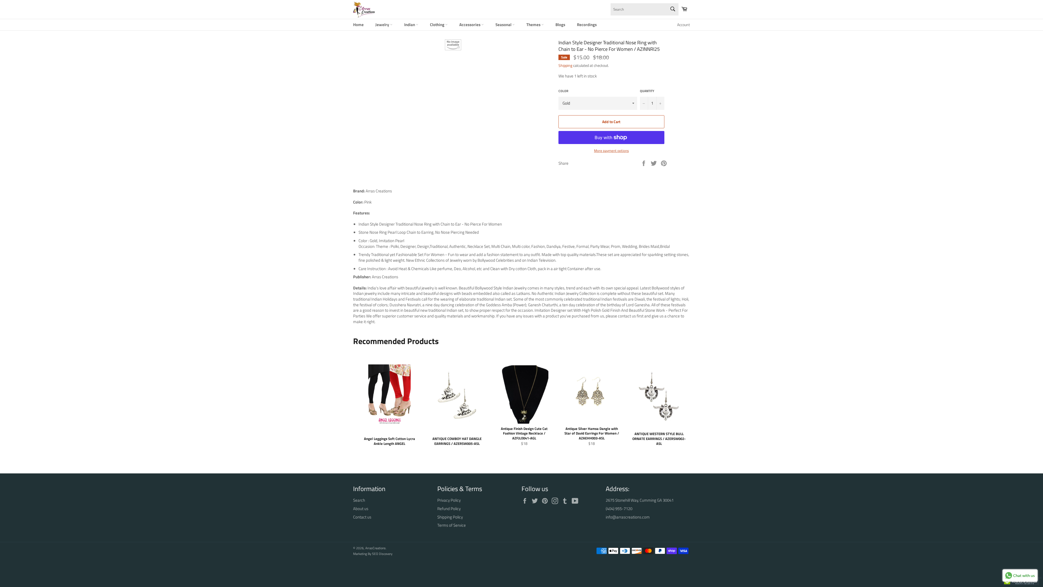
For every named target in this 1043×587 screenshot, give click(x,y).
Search (359, 500)
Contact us (362, 517)
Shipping (565, 65)
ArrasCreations (375, 548)
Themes (533, 24)
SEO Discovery (382, 553)
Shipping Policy (450, 517)
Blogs (560, 24)
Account (683, 24)
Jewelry (382, 24)
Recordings (587, 24)
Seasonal (503, 24)
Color (563, 91)
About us (360, 508)
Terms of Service (451, 525)
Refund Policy (449, 508)
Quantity (647, 91)
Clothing (437, 24)
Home (358, 24)
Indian (410, 24)
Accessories (470, 24)
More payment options (611, 150)
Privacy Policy (449, 500)
